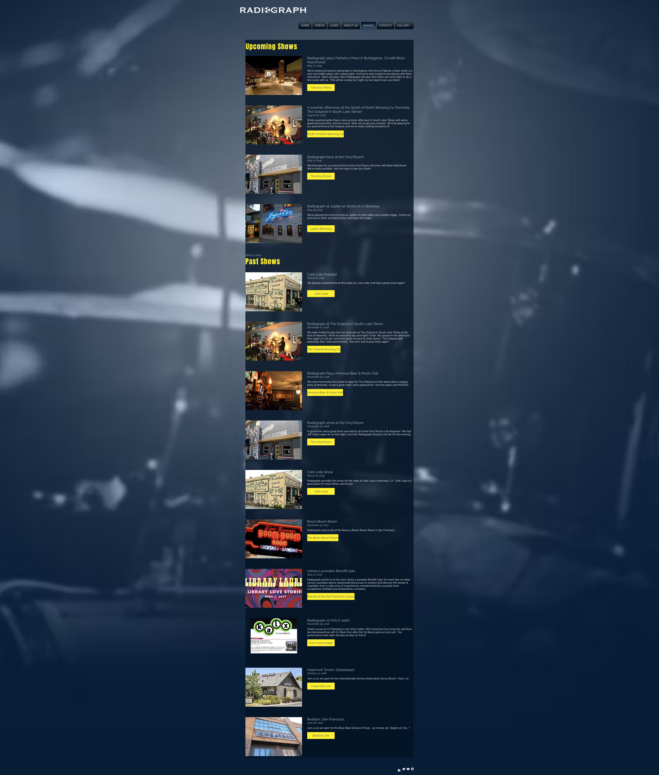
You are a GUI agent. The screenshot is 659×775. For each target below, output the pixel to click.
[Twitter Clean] (404, 769)
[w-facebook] (399, 771)
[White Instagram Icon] (412, 769)
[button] (321, 87)
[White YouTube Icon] (408, 769)
